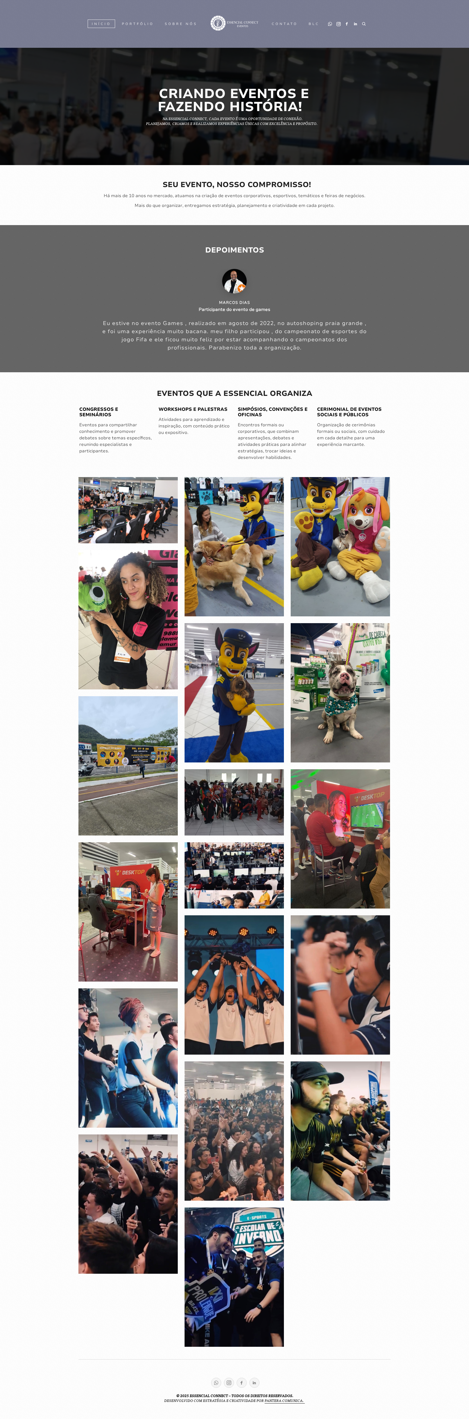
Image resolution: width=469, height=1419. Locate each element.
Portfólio (138, 24)
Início (101, 24)
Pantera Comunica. (285, 1400)
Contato (285, 24)
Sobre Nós (181, 24)
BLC (314, 24)
